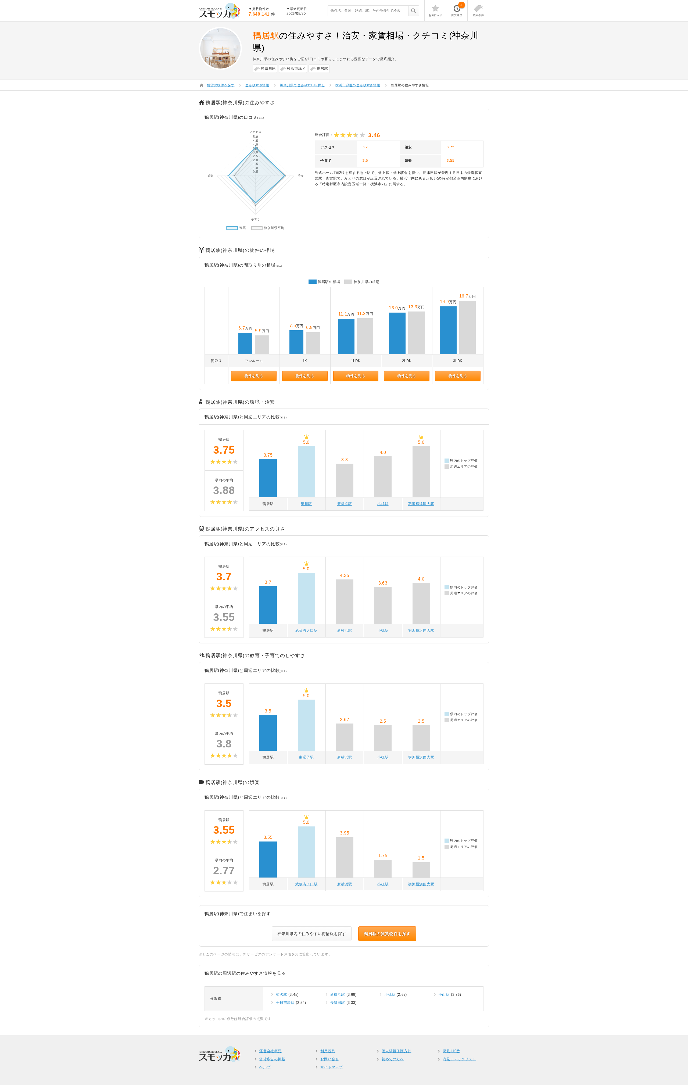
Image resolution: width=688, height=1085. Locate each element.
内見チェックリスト (459, 1059)
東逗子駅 (306, 757)
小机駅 (382, 504)
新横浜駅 (344, 504)
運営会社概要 (270, 1051)
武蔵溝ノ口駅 (306, 630)
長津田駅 (337, 1003)
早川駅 (306, 504)
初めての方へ (393, 1059)
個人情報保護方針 (396, 1051)
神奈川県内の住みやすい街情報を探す (311, 933)
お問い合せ (329, 1059)
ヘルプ (264, 1067)
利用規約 (327, 1051)
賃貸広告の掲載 (272, 1059)
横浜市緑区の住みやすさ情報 (357, 85)
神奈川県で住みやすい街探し (302, 85)
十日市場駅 (285, 1003)
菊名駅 (281, 995)
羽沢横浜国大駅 (421, 504)
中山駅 (444, 995)
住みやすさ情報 (257, 85)
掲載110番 (451, 1051)
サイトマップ (331, 1067)
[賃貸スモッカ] (220, 11)
